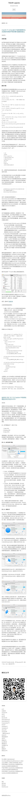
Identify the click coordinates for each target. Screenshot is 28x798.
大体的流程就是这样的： (7, 305)
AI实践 (3, 710)
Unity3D (3, 388)
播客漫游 (3, 743)
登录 (3, 781)
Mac (12, 388)
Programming (19, 387)
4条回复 (3, 402)
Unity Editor (19, 388)
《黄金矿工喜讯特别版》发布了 (15, 762)
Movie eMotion (5, 719)
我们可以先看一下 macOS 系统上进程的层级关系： (13, 271)
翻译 (3, 747)
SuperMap (4, 726)
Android (3, 712)
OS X (7, 663)
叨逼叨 (3, 740)
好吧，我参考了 (7, 301)
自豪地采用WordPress (6, 795)
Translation (4, 728)
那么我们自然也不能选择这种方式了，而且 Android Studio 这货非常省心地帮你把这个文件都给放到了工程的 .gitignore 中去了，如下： (14, 146)
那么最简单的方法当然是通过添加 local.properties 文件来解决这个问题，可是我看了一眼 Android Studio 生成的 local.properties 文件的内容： (14, 91)
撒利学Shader (5, 733)
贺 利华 (3, 764)
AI (2, 709)
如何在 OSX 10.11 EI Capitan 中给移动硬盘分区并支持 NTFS (14, 398)
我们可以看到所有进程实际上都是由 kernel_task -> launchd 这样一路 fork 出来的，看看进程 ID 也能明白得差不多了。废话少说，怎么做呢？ (14, 296)
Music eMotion (5, 721)
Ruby (3, 724)
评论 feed (4, 785)
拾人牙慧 (3, 742)
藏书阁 (3, 748)
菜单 (14, 9)
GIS (2, 714)
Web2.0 (3, 735)
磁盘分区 (10, 663)
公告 (3, 738)
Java (2, 716)
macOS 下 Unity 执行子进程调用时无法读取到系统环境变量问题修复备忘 (13, 31)
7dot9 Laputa (14, 3)
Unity (15, 388)
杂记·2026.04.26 (11, 759)
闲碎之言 (3, 750)
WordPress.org (5, 786)
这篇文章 (11, 301)
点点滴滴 (3, 745)
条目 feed (4, 783)
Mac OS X (19, 662)
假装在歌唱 (4, 736)
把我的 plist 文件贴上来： (7, 329)
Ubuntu (3, 729)
